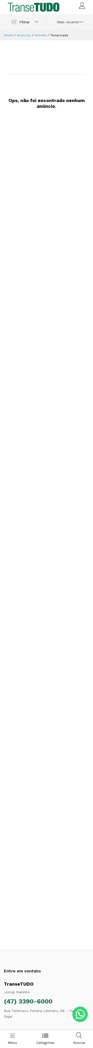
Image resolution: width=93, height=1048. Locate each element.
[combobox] (69, 22)
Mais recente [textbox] (68, 22)
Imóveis (41, 35)
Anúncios (24, 35)
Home (8, 35)
